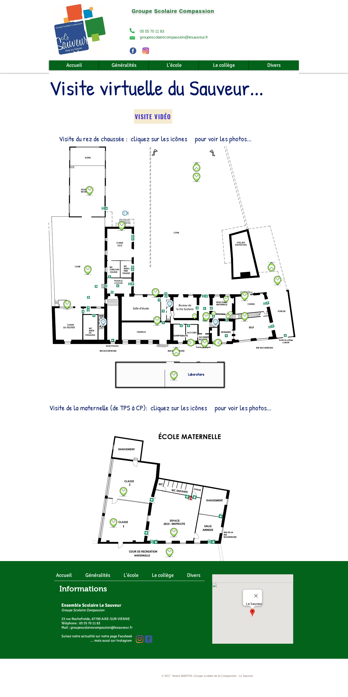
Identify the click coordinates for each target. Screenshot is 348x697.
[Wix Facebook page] (148, 639)
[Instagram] (139, 639)
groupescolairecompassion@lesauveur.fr (174, 37)
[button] (132, 30)
